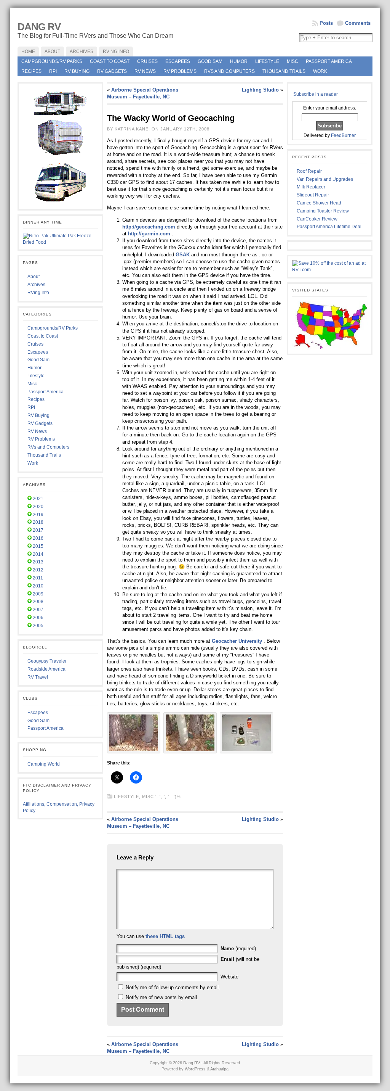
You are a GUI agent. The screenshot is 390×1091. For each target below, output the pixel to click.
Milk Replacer (311, 187)
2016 (38, 538)
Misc (292, 61)
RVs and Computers (229, 71)
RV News (145, 71)
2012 (38, 570)
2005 (38, 625)
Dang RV (39, 26)
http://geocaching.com (148, 227)
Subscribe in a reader (315, 94)
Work (320, 71)
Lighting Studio (260, 90)
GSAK (183, 254)
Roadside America (46, 669)
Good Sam (210, 61)
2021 (38, 498)
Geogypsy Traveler (47, 661)
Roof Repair (309, 171)
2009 (38, 594)
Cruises (147, 61)
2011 (38, 578)
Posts (326, 23)
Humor (239, 61)
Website (229, 977)
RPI (53, 71)
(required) (238, 948)
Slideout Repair (313, 195)
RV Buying (77, 71)
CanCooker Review (317, 219)
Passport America (329, 61)
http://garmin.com (149, 234)
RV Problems (180, 71)
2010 (38, 586)
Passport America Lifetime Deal (329, 226)
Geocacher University (237, 641)
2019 (38, 514)
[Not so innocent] (190, 752)
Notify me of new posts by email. (162, 997)
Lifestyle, (128, 796)
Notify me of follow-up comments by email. (173, 987)
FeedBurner (343, 135)
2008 (38, 601)
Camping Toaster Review (323, 211)
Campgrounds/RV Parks (51, 61)
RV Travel (37, 677)
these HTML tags (165, 936)
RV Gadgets (112, 71)
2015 (38, 546)
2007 (38, 609)
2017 (38, 530)
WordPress (195, 1069)
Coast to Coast (109, 61)
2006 (38, 617)
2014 (38, 554)
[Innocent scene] (133, 752)
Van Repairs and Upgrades (325, 179)
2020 (38, 506)
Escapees (177, 61)
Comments (358, 23)
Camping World (43, 764)
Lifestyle (267, 61)
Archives (36, 284)
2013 (38, 562)
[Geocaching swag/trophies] (246, 752)
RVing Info (38, 292)
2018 (38, 522)
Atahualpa (219, 1069)
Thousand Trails (283, 71)
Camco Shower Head (319, 203)
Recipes (31, 71)
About (33, 276)
